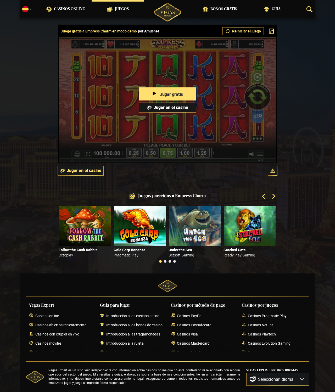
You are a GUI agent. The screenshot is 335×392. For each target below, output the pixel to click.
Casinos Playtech (262, 334)
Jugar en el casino (171, 107)
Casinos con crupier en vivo (57, 334)
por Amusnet (148, 31)
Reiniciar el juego (246, 31)
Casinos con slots (262, 352)
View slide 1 (160, 261)
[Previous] (264, 197)
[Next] (273, 197)
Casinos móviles (48, 343)
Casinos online (69, 9)
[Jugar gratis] (85, 226)
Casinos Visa (187, 334)
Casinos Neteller (190, 352)
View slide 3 (170, 261)
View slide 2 (165, 261)
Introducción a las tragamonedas (133, 334)
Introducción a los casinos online (132, 315)
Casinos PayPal (189, 315)
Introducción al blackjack (126, 352)
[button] (272, 171)
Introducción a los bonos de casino (134, 324)
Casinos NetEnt (260, 324)
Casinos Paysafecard (194, 324)
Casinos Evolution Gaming (269, 343)
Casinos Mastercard (193, 343)
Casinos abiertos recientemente (60, 324)
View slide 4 (174, 261)
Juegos (122, 9)
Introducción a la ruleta (125, 343)
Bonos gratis (223, 9)
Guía (276, 9)
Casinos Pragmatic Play (267, 315)
